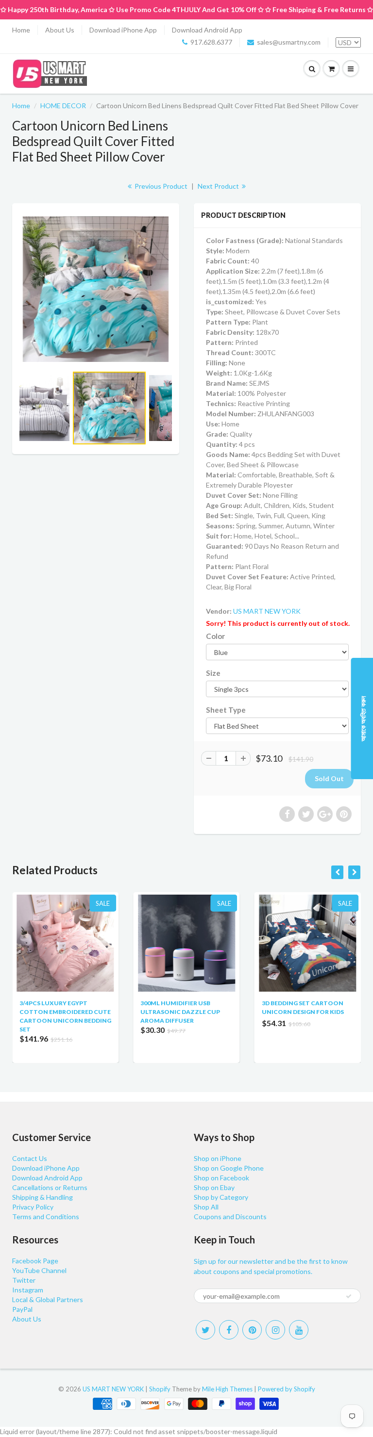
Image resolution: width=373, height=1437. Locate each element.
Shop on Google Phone (229, 1168)
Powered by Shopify (286, 1389)
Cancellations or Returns (49, 1187)
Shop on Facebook (221, 1178)
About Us (59, 30)
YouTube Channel (39, 1270)
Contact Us (29, 1158)
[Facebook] (228, 1329)
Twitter (23, 1280)
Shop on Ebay (214, 1187)
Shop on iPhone (217, 1158)
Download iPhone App (123, 30)
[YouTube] (298, 1329)
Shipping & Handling (42, 1197)
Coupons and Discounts (230, 1216)
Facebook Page (35, 1261)
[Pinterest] (252, 1329)
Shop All (206, 1207)
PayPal (22, 1309)
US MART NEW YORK (267, 611)
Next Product (219, 186)
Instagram (27, 1290)
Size (213, 673)
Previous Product (160, 186)
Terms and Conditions (45, 1216)
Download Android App (207, 30)
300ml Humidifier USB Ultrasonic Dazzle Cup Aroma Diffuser (180, 1011)
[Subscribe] (348, 1296)
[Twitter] (205, 1329)
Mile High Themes (227, 1389)
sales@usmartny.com (289, 42)
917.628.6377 (211, 42)
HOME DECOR (63, 105)
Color (215, 636)
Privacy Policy (32, 1207)
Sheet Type (226, 709)
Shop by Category (221, 1197)
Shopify (159, 1389)
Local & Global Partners (47, 1299)
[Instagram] (275, 1329)
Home (21, 30)
